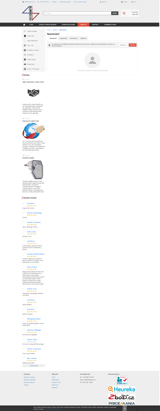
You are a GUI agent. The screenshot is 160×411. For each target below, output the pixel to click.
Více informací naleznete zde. (52, 409)
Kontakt (26, 385)
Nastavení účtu (56, 382)
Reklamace (55, 385)
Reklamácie (73, 38)
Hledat (115, 13)
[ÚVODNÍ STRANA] (24, 25)
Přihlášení (133, 45)
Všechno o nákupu (29, 377)
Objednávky (63, 38)
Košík (53, 377)
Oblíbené (54, 387)
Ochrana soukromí (29, 382)
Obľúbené (83, 38)
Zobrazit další (34, 366)
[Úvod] (30, 13)
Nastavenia (53, 38)
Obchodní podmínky (30, 379)
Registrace (123, 45)
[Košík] (130, 13)
